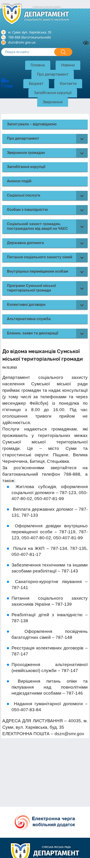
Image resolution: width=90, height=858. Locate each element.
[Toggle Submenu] (82, 138)
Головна (38, 65)
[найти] (63, 52)
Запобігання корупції (53, 93)
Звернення (53, 102)
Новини (68, 65)
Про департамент (52, 74)
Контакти (68, 83)
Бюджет (36, 83)
